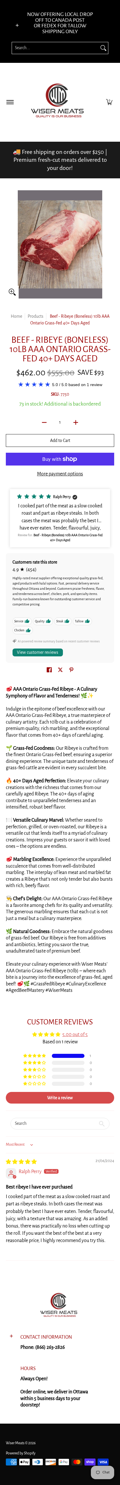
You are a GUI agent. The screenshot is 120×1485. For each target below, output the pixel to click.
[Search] (103, 48)
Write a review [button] (60, 1097)
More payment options (60, 474)
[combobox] (55, 48)
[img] (21, 1162)
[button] (109, 102)
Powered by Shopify (21, 1453)
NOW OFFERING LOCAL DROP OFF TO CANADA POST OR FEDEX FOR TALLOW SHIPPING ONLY (60, 22)
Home (16, 316)
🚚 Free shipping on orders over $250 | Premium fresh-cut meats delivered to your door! (60, 160)
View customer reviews (37, 652)
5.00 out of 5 (75, 1034)
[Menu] (10, 102)
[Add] (76, 422)
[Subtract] (44, 422)
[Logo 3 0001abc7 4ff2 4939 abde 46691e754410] (60, 1306)
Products (35, 316)
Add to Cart (60, 440)
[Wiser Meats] (59, 102)
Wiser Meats (15, 1443)
